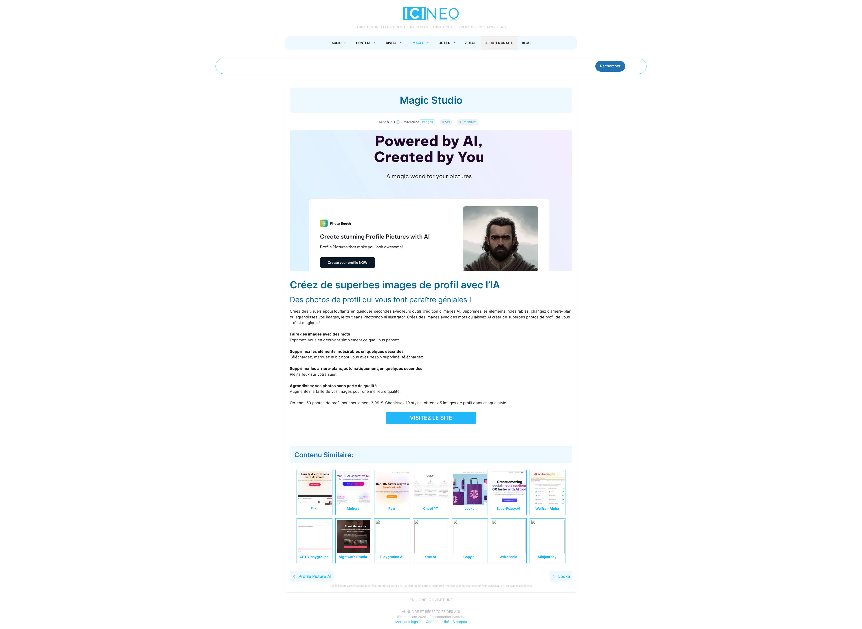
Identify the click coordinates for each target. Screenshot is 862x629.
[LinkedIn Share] (425, 433)
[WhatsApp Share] (436, 433)
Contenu (364, 43)
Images (418, 43)
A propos (460, 622)
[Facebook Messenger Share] (446, 433)
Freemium (469, 122)
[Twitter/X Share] (414, 433)
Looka (564, 576)
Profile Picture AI (315, 576)
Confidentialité (437, 622)
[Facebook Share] (403, 433)
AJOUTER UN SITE (499, 43)
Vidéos (470, 43)
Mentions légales (408, 622)
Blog (526, 43)
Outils (444, 43)
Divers (391, 43)
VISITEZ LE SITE (431, 418)
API (447, 122)
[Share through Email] (457, 433)
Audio (337, 43)
